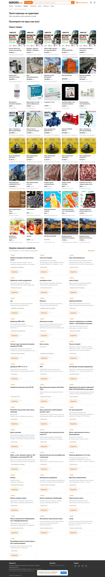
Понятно (63, 572)
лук (11, 301)
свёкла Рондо (73, 280)
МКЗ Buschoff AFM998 (50, 236)
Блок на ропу (44, 344)
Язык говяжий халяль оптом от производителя (32, 183)
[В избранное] (24, 49)
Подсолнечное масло (76, 498)
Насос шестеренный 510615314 (67, 156)
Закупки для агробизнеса (20, 9)
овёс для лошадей (46, 258)
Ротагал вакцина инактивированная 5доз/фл (84, 103)
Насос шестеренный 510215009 (32, 156)
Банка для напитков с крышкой (50, 210)
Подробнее (14, 272)
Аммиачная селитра (46, 321)
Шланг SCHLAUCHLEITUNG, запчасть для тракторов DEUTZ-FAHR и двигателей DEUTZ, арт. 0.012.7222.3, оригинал (68, 49)
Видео (52, 6)
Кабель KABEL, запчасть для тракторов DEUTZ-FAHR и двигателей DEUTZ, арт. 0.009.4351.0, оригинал (50, 49)
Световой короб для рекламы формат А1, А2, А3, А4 (86, 210)
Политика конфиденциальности (25, 571)
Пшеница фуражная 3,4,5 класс (79, 455)
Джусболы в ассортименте (13, 237)
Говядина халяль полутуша (66, 183)
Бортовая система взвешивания (49, 76)
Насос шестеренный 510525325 (49, 156)
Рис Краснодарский (75, 410)
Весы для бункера (67, 75)
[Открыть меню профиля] (94, 2)
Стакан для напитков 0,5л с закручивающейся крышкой (68, 210)
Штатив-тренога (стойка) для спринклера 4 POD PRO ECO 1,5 (33, 129)
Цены (39, 6)
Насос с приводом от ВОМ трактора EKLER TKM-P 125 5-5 (85, 129)
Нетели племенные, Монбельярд (51, 498)
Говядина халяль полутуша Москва (49, 183)
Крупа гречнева (15, 432)
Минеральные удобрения (48, 478)
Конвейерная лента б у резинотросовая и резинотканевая (22, 542)
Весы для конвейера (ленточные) (85, 76)
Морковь (43, 301)
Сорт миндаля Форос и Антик (15, 210)
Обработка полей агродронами (21, 280)
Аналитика (46, 6)
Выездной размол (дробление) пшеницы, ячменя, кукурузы (68, 237)
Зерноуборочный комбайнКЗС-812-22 (14, 183)
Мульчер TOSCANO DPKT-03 (67, 129)
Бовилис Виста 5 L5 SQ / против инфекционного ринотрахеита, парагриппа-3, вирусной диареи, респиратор (33, 103)
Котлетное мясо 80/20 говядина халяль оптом (85, 183)
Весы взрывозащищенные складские (32, 76)
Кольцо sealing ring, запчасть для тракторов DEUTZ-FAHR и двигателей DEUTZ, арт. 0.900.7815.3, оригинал (15, 49)
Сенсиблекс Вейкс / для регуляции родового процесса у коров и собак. (68, 103)
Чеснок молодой (74, 344)
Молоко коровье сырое (18, 498)
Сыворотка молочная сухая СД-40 (21, 387)
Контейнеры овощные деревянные (81, 367)
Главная (11, 9)
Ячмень (12, 478)
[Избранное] (90, 2)
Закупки (26, 6)
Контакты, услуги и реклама (57, 565)
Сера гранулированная (77, 258)
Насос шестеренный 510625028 (84, 156)
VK (75, 566)
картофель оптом (45, 280)
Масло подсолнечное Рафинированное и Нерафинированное (22, 520)
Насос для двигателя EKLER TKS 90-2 (49, 129)
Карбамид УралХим (75, 301)
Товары (11, 6)
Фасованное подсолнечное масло (51, 519)
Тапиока (29, 236)
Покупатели (33, 6)
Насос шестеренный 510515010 (14, 156)
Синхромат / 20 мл (49, 102)
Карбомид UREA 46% (17, 321)
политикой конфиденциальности (47, 573)
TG (82, 566)
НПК (41, 367)
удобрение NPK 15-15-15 (18, 367)
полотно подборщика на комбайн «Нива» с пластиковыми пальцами (80, 322)
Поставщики (18, 6)
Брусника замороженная (77, 478)
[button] (72, 2)
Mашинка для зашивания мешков (14, 76)
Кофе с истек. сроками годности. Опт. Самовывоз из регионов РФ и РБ (22, 456)
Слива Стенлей (30, 209)
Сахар (71, 519)
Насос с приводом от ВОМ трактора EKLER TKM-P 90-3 (15, 129)
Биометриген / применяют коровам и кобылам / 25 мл (15, 103)
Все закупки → (92, 250)
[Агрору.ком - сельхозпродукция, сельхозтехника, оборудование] (16, 2)
